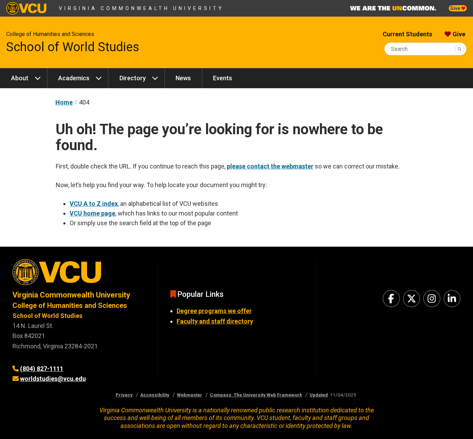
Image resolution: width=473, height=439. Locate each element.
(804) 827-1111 (41, 368)
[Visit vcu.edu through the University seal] (78, 274)
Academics (73, 78)
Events (222, 78)
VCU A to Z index (94, 203)
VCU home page (92, 213)
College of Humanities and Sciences (50, 34)
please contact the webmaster (270, 166)
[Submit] (459, 49)
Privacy (124, 394)
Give (455, 8)
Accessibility (154, 394)
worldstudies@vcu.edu (53, 378)
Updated (319, 394)
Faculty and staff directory (215, 321)
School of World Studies (72, 47)
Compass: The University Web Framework (256, 394)
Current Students (407, 34)
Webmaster (189, 394)
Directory (132, 78)
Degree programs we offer (214, 310)
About (19, 78)
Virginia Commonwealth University (141, 8)
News (183, 78)
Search (399, 49)
